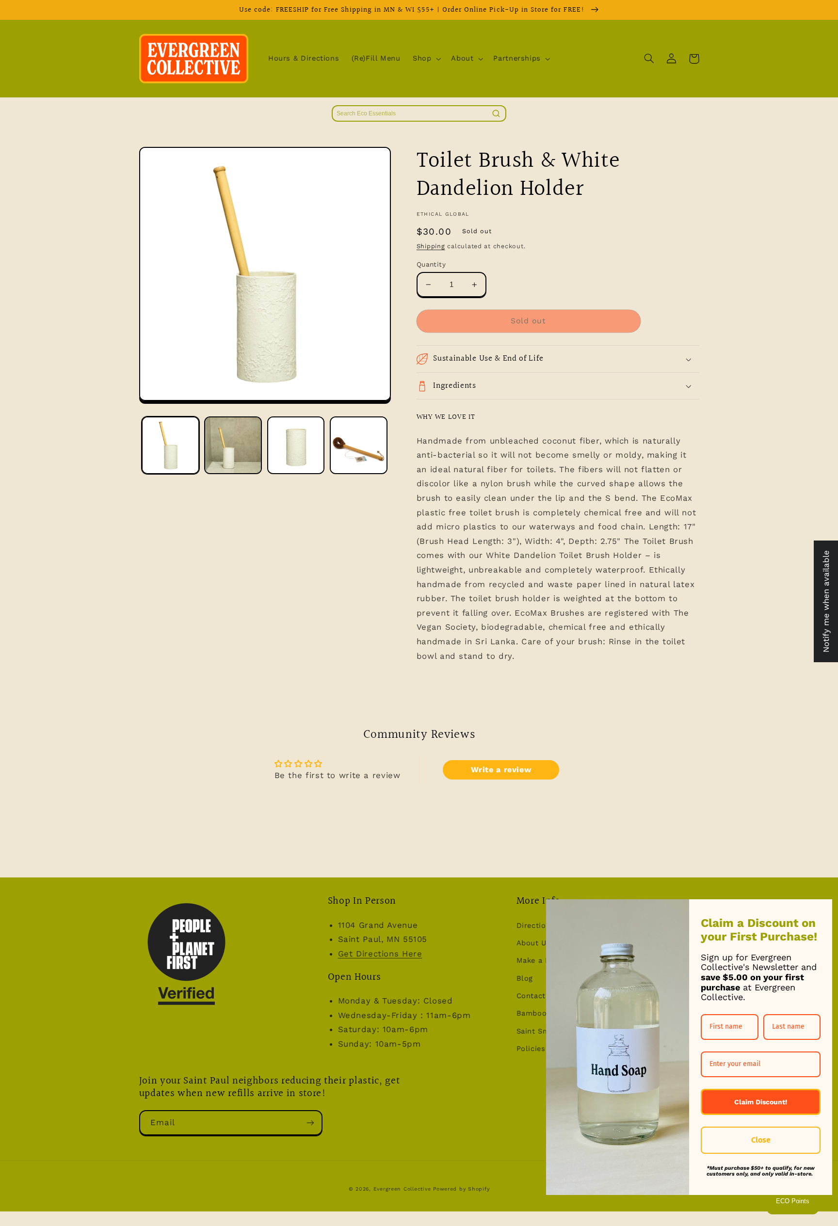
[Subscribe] (310, 1122)
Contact (531, 995)
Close (761, 1140)
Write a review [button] (501, 769)
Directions (535, 925)
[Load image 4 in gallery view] (358, 445)
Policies (531, 1048)
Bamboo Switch (545, 1013)
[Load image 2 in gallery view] (233, 445)
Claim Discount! (760, 1102)
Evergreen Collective (403, 1189)
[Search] (496, 113)
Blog (524, 978)
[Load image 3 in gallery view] (296, 445)
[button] (425, 58)
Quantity (431, 264)
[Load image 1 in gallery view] (170, 445)
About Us (533, 943)
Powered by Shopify (461, 1189)
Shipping (431, 246)
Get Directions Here (380, 953)
